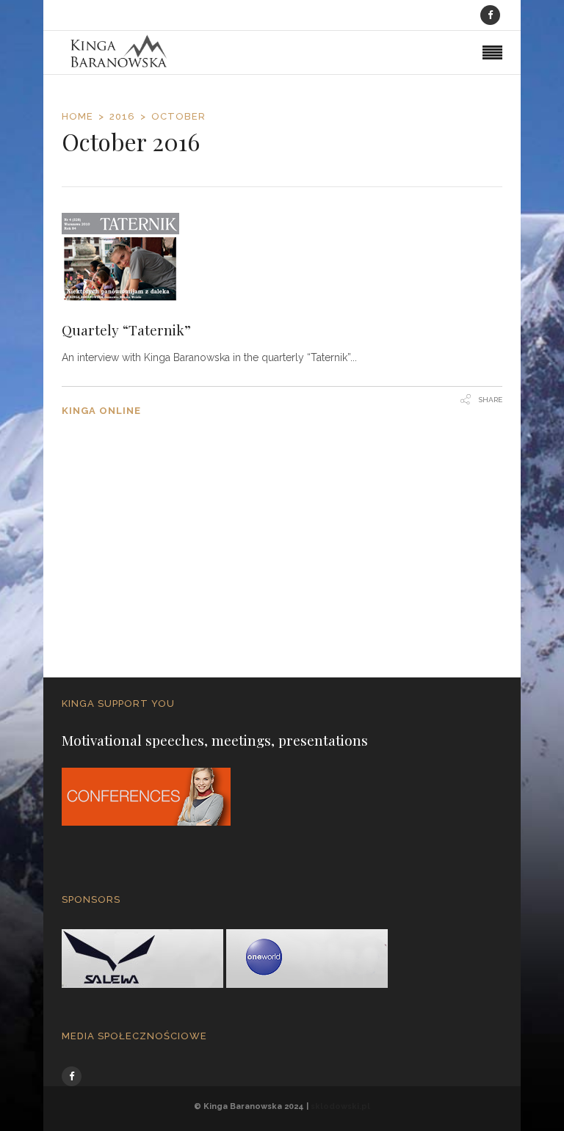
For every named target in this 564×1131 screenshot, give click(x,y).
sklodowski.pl (340, 1106)
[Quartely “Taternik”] (282, 257)
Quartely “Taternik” (126, 329)
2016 (122, 116)
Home (77, 116)
